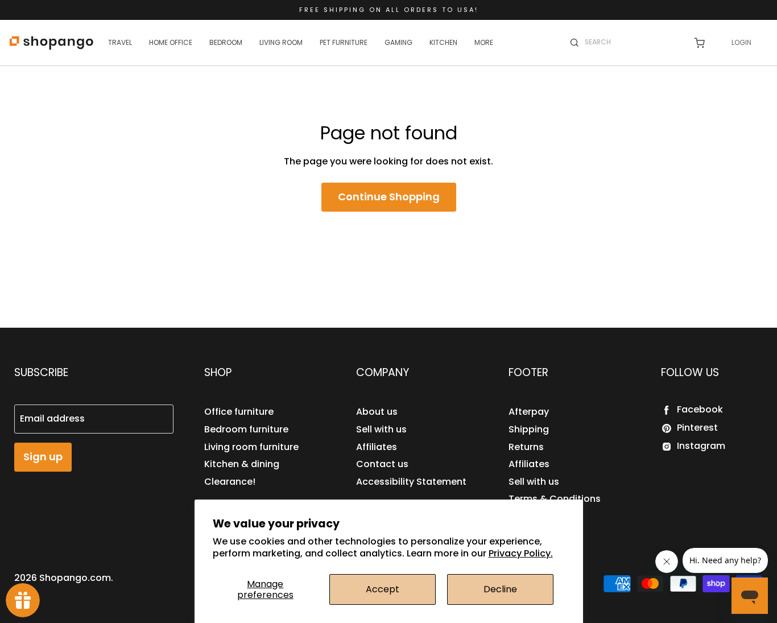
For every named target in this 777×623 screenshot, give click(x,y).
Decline (500, 589)
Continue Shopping (389, 196)
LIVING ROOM (281, 42)
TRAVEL (120, 42)
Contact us (382, 464)
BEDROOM (225, 42)
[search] (631, 42)
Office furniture (239, 411)
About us (377, 411)
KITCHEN (443, 42)
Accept (382, 589)
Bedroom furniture (246, 429)
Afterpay (529, 411)
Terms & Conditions (555, 498)
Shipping (529, 429)
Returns (526, 446)
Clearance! (229, 481)
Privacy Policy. (521, 553)
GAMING (398, 42)
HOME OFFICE (170, 42)
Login (741, 42)
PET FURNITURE (343, 42)
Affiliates (376, 446)
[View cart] (699, 43)
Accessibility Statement (411, 481)
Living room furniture (251, 446)
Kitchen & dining (241, 464)
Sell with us (381, 429)
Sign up (43, 456)
